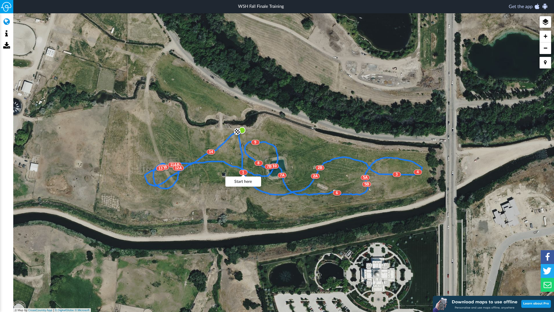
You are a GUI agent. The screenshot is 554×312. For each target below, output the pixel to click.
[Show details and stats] (6, 34)
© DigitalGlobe (64, 310)
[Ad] (493, 304)
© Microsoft (82, 310)
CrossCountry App (40, 310)
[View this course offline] (6, 46)
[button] (545, 22)
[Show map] (6, 21)
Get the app (521, 6)
